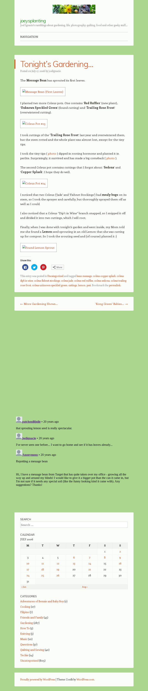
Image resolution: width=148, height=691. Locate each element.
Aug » (84, 586)
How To (25, 628)
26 (57, 575)
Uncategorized (55, 276)
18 (42, 569)
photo (52, 153)
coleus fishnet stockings (47, 280)
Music (23, 639)
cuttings (72, 285)
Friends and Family (31, 617)
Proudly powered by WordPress (37, 679)
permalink (114, 285)
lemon (81, 285)
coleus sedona (102, 280)
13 (74, 563)
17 (28, 569)
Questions (26, 644)
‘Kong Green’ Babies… (111, 304)
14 (89, 563)
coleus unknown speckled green (49, 285)
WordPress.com (85, 679)
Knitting (25, 633)
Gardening (26, 623)
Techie (24, 655)
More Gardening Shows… (39, 304)
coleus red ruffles (83, 280)
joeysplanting (33, 20)
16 (120, 563)
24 (28, 575)
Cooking (25, 606)
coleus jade (67, 280)
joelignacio (55, 71)
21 (89, 569)
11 (42, 563)
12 (58, 563)
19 (57, 569)
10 (27, 563)
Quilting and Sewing (32, 650)
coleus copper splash (104, 276)
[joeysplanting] (74, 9)
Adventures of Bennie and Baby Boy (42, 601)
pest (89, 285)
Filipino (24, 612)
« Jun (23, 586)
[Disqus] (74, 363)
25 (42, 575)
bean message (84, 276)
